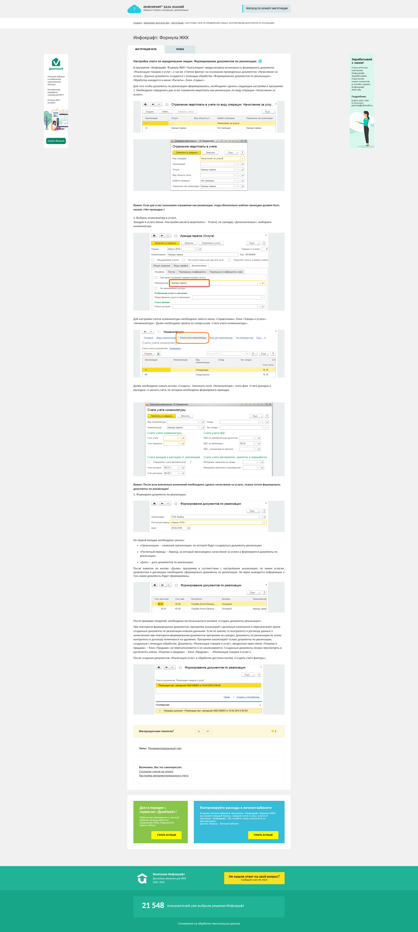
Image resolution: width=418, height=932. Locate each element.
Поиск (180, 49)
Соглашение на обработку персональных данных (209, 923)
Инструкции (177, 23)
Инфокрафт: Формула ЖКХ (156, 23)
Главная (137, 23)
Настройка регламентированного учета (163, 775)
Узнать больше (166, 835)
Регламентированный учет (165, 748)
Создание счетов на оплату (156, 771)
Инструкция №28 (145, 49)
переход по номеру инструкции (267, 8)
